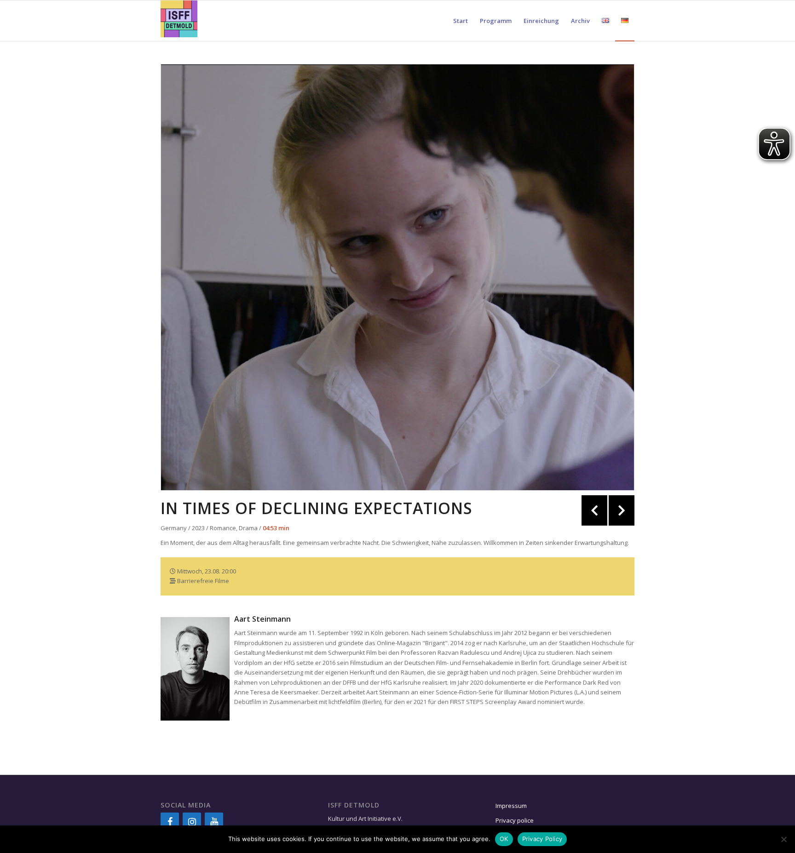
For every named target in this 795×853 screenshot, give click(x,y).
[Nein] (783, 839)
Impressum (511, 805)
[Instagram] (192, 822)
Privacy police (515, 820)
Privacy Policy (542, 838)
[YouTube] (214, 822)
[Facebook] (170, 822)
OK (504, 838)
